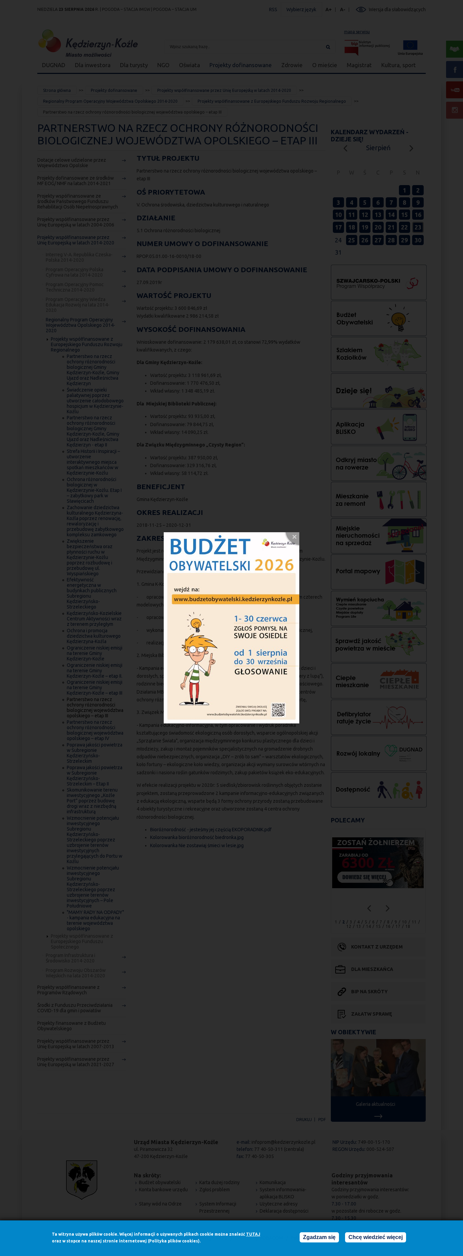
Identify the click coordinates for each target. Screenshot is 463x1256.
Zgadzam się (319, 1237)
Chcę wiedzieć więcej (375, 1237)
